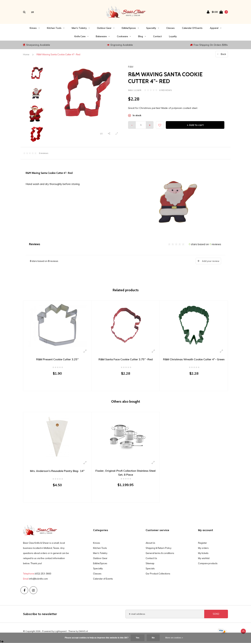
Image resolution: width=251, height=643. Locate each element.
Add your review (210, 261)
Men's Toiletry (79, 28)
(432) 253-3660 (43, 573)
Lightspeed (60, 631)
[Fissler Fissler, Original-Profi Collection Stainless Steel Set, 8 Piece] (125, 436)
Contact (157, 36)
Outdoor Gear (104, 28)
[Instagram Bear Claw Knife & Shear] (33, 590)
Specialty (151, 28)
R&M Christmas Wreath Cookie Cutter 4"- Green (194, 359)
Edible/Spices (129, 28)
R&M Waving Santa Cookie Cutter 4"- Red (58, 54)
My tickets (203, 553)
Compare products (208, 563)
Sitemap (150, 563)
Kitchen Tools (54, 28)
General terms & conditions (160, 553)
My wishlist (204, 558)
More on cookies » (174, 638)
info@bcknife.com (38, 578)
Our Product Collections (158, 573)
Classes (170, 28)
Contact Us (151, 558)
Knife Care (80, 36)
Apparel (214, 28)
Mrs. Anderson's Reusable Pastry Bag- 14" (57, 471)
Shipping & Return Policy (158, 548)
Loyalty (173, 36)
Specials (150, 568)
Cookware (122, 36)
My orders (203, 548)
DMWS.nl (83, 631)
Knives (33, 28)
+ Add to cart (195, 125)
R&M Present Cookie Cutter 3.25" (57, 359)
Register (202, 542)
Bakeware (101, 36)
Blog (140, 36)
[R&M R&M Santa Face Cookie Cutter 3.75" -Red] (125, 325)
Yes (137, 638)
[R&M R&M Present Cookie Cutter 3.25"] (57, 325)
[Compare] (32, 12)
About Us (150, 542)
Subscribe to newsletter (40, 614)
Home (26, 54)
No (153, 638)
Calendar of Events (192, 28)
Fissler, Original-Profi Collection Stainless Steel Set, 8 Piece (125, 472)
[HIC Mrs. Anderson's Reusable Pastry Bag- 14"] (57, 436)
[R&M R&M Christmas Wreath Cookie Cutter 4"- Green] (193, 324)
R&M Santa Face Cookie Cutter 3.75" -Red (126, 359)
